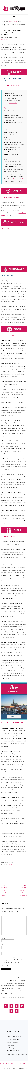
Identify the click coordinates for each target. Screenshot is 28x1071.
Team (12, 1063)
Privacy (15, 1065)
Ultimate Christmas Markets (14, 8)
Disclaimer (23, 1063)
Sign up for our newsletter (12, 108)
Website (4, 951)
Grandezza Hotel (18, 179)
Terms (20, 1065)
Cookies (17, 1063)
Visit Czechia (13, 103)
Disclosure (9, 1065)
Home (10, 21)
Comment (4, 915)
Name (3, 938)
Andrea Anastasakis (19, 997)
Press (8, 1063)
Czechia (15, 21)
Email (3, 944)
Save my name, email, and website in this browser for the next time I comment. (12, 962)
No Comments (5, 39)
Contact (2, 1063)
